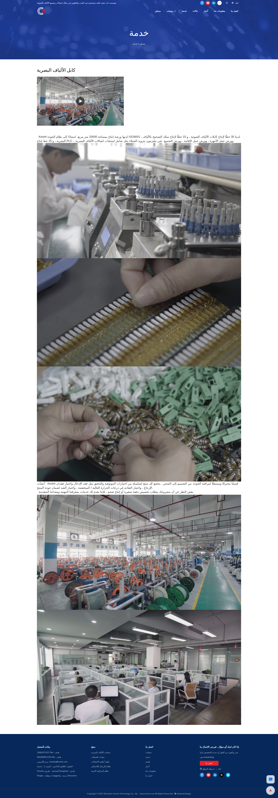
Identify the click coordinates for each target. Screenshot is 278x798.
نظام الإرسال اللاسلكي (101, 766)
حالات (195, 11)
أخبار (206, 11)
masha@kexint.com (58, 762)
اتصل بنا (234, 11)
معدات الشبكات (98, 757)
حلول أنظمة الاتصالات (100, 762)
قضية (148, 762)
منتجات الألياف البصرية (100, 752)
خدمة (184, 11)
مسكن (158, 11)
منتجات (170, 11)
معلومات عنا (219, 11)
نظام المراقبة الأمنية (99, 771)
